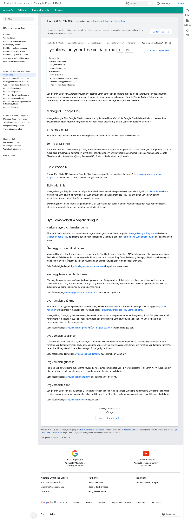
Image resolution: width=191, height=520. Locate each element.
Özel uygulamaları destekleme (90, 266)
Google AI (140, 503)
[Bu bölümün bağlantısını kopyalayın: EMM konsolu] (70, 167)
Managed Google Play (57, 236)
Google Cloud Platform (121, 503)
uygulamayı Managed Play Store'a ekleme (122, 310)
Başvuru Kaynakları (41, 10)
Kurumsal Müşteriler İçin (51, 482)
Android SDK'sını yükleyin (147, 482)
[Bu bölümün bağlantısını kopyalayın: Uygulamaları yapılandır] (78, 336)
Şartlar (44, 514)
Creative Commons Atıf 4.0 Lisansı (90, 430)
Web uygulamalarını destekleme (81, 292)
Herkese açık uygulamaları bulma (138, 236)
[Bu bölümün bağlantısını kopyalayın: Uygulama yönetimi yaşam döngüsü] (103, 220)
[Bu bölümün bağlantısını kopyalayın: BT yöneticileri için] (72, 130)
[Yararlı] (166, 43)
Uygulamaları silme (75, 399)
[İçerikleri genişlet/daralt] (61, 58)
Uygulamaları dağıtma (76, 327)
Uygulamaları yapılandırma (87, 354)
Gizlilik (52, 514)
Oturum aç (183, 3)
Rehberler (22, 10)
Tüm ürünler (155, 503)
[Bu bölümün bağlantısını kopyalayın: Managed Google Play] (83, 111)
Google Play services (76, 43)
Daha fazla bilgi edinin (115, 21)
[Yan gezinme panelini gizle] (33, 515)
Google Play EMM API (49, 3)
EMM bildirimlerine (152, 191)
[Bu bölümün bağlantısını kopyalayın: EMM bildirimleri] (70, 185)
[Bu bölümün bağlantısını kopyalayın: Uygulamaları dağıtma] (77, 301)
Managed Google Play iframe (143, 233)
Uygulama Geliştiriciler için (52, 487)
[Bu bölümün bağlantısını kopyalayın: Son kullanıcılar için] (73, 144)
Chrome (88, 503)
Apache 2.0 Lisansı (131, 430)
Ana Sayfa (8, 10)
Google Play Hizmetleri (98, 487)
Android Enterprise (16, 3)
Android (75, 503)
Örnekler (59, 10)
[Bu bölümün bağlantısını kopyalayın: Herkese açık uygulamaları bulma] (91, 227)
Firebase (101, 503)
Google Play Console (97, 491)
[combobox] (139, 3)
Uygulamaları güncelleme (78, 376)
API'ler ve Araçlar (96, 482)
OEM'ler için (46, 491)
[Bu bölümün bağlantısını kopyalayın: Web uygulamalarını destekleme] (90, 274)
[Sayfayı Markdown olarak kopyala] (127, 50)
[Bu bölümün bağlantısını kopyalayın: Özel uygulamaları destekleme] (88, 248)
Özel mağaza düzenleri (101, 327)
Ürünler (61, 43)
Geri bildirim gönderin (158, 50)
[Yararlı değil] (170, 43)
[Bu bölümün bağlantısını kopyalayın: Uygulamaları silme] (73, 385)
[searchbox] (18, 19)
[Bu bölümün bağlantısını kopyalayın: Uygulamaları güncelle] (77, 362)
